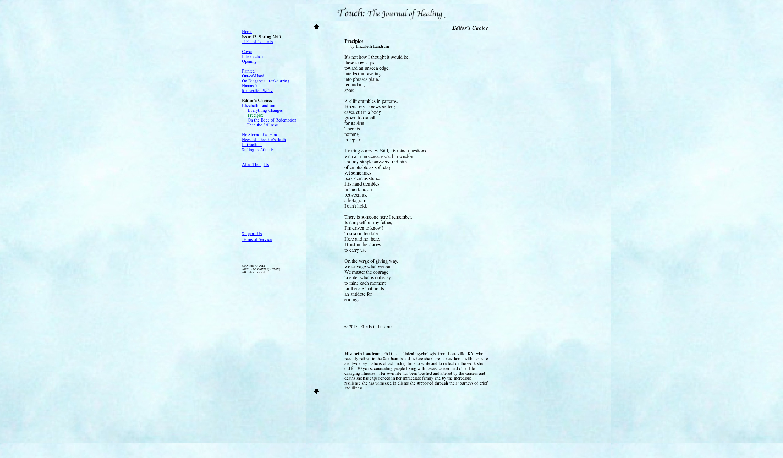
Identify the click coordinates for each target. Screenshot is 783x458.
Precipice (256, 115)
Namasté (249, 85)
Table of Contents (257, 41)
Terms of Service (257, 239)
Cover (247, 51)
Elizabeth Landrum (258, 105)
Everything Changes (265, 110)
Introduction (252, 56)
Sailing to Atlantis (257, 149)
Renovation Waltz (257, 90)
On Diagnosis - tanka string (265, 81)
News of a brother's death (264, 139)
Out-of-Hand (253, 76)
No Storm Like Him (259, 134)
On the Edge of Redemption (272, 120)
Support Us (252, 233)
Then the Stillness (262, 125)
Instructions (252, 144)
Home (247, 31)
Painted (248, 71)
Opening (249, 61)
